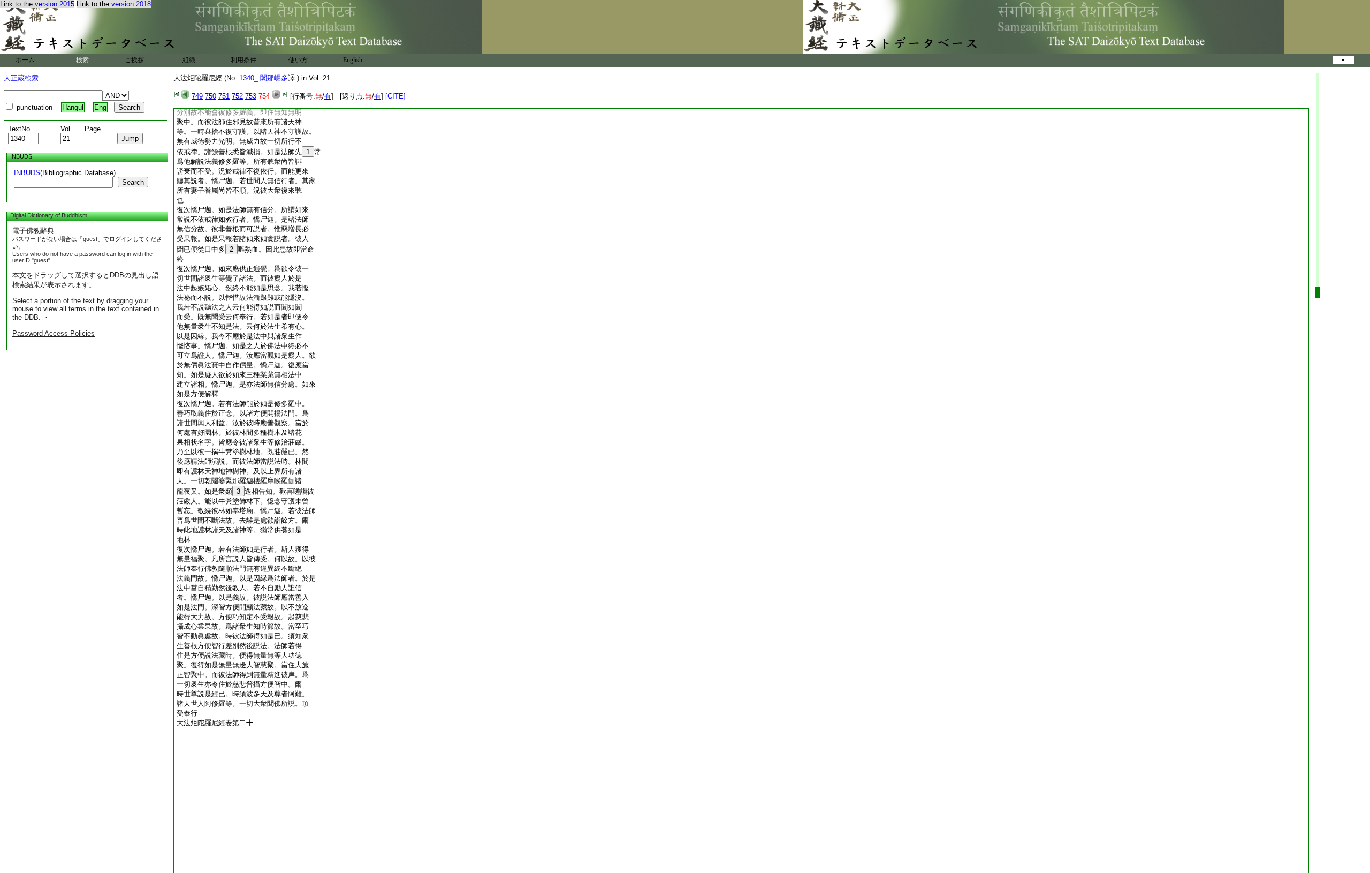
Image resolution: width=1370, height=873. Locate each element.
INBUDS (27, 173)
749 (197, 96)
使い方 (298, 60)
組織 (188, 60)
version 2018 (131, 4)
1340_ (248, 78)
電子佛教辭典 (33, 231)
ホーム (25, 60)
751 (224, 96)
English (352, 60)
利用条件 (243, 60)
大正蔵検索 (21, 78)
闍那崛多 (274, 78)
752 (237, 96)
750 (210, 96)
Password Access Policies (53, 333)
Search (133, 182)
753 (250, 96)
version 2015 (54, 4)
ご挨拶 (134, 60)
